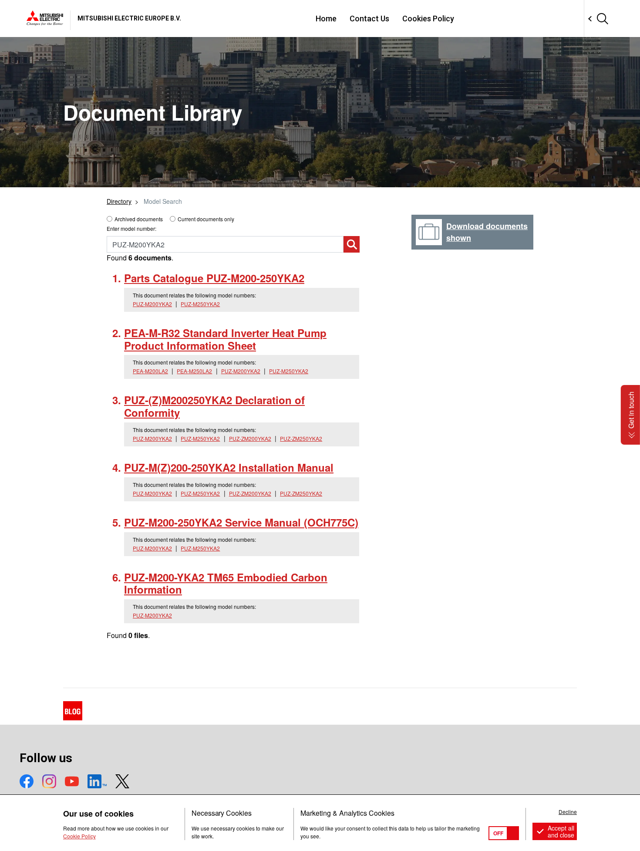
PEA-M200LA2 (150, 371)
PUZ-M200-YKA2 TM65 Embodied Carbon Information (225, 583)
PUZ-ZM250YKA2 (301, 438)
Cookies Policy (428, 18)
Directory (119, 201)
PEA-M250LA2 (194, 371)
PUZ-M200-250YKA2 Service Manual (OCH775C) (241, 522)
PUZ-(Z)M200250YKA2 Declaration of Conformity (214, 406)
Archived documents (139, 219)
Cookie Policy (79, 836)
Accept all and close (561, 831)
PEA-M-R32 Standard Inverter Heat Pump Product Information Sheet (225, 339)
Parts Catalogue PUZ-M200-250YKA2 (214, 277)
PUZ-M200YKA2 (152, 303)
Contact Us (369, 18)
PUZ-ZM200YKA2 (250, 438)
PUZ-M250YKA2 (200, 303)
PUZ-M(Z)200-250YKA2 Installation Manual (228, 467)
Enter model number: (131, 228)
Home (326, 18)
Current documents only (206, 219)
